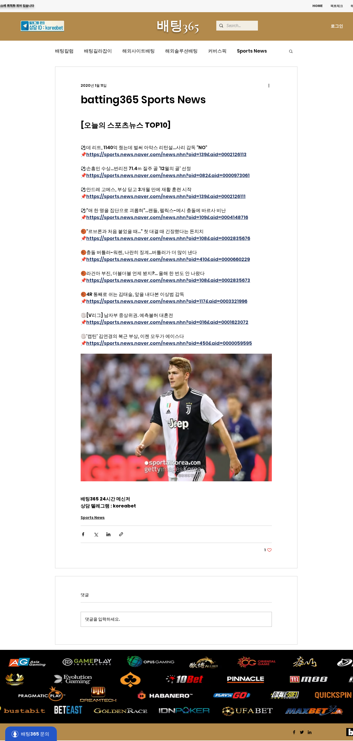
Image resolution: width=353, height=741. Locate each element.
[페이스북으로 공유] (83, 534)
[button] (290, 51)
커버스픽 (217, 51)
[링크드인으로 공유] (108, 534)
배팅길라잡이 (98, 51)
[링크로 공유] (121, 534)
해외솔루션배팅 (181, 51)
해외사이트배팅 (138, 51)
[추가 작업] (269, 85)
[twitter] (301, 732)
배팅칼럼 (64, 51)
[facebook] (294, 732)
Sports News (252, 51)
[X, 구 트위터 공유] (95, 534)
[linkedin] (309, 732)
